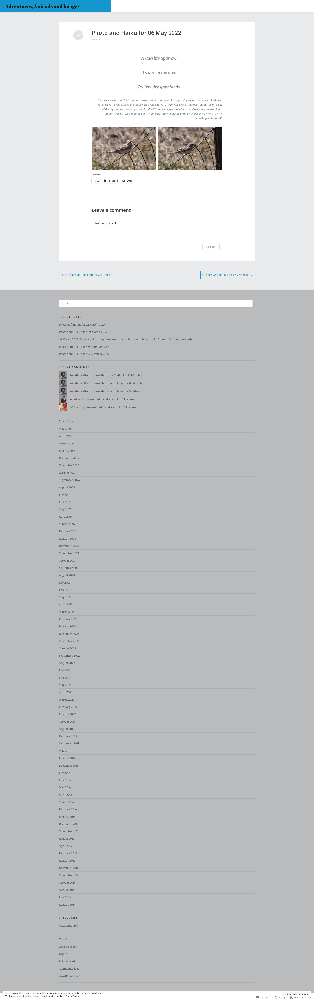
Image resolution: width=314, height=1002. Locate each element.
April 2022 (66, 692)
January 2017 (67, 758)
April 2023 (65, 604)
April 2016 (65, 794)
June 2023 (65, 590)
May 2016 (65, 787)
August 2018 (67, 729)
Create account (68, 946)
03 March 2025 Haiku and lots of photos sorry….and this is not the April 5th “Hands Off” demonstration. (127, 339)
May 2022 (65, 685)
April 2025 (65, 436)
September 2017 (69, 743)
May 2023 (65, 597)
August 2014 (66, 889)
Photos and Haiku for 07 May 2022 (225, 275)
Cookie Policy (72, 996)
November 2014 (69, 875)
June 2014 (65, 897)
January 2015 (67, 860)
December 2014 (68, 868)
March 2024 (67, 524)
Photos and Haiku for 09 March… (122, 383)
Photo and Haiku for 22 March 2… (122, 375)
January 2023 (67, 626)
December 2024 (69, 458)
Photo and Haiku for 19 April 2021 (88, 275)
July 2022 (65, 670)
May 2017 (65, 750)
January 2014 (67, 904)
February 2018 (68, 736)
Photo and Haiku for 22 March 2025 (82, 324)
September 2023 (69, 567)
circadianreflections (82, 375)
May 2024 (65, 509)
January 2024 (67, 538)
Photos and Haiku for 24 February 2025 (84, 346)
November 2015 (68, 831)
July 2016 (64, 772)
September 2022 (69, 655)
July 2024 (65, 494)
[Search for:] (156, 303)
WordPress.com (69, 976)
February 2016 (68, 809)
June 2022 (65, 677)
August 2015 (66, 838)
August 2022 (67, 663)
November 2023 (69, 553)
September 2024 (69, 480)
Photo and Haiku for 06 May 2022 (136, 32)
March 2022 (66, 699)
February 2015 (68, 853)
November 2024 (69, 465)
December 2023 (69, 546)
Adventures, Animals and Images (42, 6)
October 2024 (67, 472)
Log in (63, 954)
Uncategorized (68, 925)
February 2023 (68, 619)
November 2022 (69, 641)
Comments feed (69, 968)
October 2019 (67, 721)
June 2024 (65, 502)
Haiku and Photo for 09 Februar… (116, 399)
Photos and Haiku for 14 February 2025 (84, 354)
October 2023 (67, 560)
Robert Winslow (79, 399)
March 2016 (66, 802)
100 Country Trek (80, 407)
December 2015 (68, 824)
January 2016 (67, 816)
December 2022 (69, 633)
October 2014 (67, 882)
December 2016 (68, 765)
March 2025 (66, 443)
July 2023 (64, 582)
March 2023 (66, 611)
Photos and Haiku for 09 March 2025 (83, 332)
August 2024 (67, 487)
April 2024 (66, 516)
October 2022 (67, 648)
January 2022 (67, 714)
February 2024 (68, 531)
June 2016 (65, 780)
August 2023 (67, 575)
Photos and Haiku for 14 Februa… (121, 391)
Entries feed (67, 961)
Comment (211, 246)
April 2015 (65, 846)
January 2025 (67, 450)
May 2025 (65, 428)
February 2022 (68, 707)
